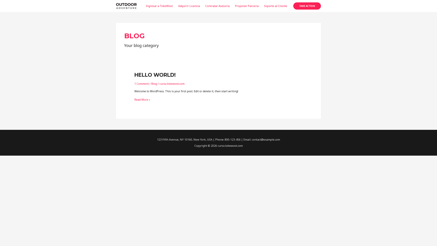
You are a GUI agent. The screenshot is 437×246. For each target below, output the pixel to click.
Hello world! (155, 75)
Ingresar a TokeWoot (159, 6)
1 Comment (141, 84)
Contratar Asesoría (217, 6)
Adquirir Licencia (189, 6)
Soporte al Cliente (275, 6)
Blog (154, 84)
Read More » (142, 99)
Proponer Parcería (247, 6)
